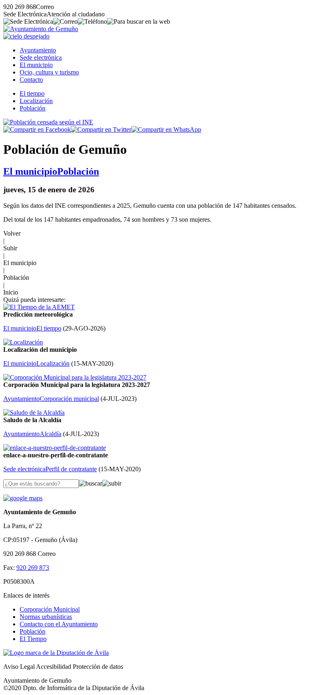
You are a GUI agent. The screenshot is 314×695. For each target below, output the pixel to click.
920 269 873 (32, 567)
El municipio (36, 64)
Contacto (31, 79)
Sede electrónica (41, 57)
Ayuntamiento (38, 50)
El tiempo (32, 93)
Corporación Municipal (50, 609)
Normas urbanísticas (46, 616)
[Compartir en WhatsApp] (166, 129)
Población (32, 108)
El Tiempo (33, 638)
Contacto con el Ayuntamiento (59, 624)
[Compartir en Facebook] (37, 129)
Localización (36, 100)
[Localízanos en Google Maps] (23, 498)
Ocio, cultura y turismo (49, 72)
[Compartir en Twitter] (101, 129)
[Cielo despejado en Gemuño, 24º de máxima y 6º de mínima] (26, 36)
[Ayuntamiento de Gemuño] (40, 28)
